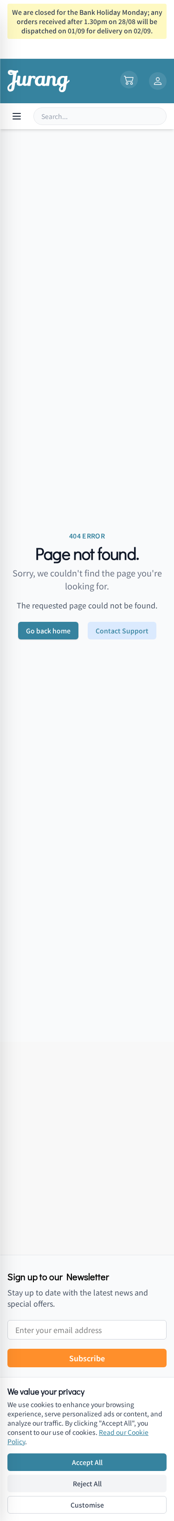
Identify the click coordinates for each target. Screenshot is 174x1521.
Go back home (48, 630)
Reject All (87, 1483)
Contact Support (122, 630)
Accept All (87, 1462)
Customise (87, 1504)
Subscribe (87, 1358)
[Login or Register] (158, 81)
